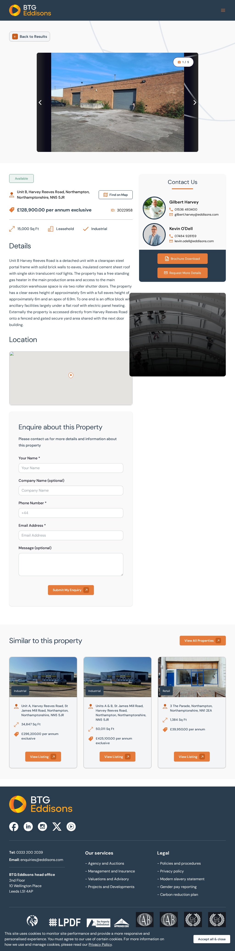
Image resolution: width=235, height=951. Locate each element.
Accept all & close (212, 939)
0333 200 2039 (29, 852)
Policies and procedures (179, 863)
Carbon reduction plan (177, 894)
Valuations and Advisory (107, 879)
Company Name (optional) (41, 480)
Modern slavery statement (180, 879)
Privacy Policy (100, 944)
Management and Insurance (110, 871)
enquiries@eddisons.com (41, 859)
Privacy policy (170, 871)
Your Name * (29, 458)
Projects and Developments (109, 886)
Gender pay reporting (177, 886)
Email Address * (32, 525)
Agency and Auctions (104, 863)
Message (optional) (35, 547)
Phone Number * (33, 503)
